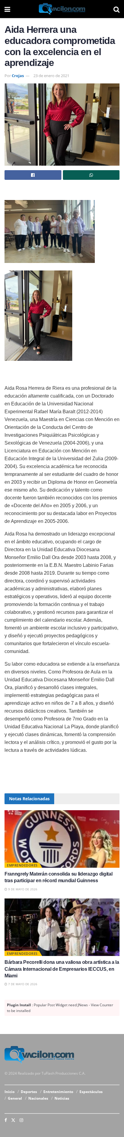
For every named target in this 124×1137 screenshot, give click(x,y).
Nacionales (38, 1098)
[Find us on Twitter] (13, 1120)
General (15, 1098)
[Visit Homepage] (62, 9)
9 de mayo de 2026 (22, 889)
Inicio (9, 1091)
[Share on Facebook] (33, 175)
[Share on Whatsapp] (91, 175)
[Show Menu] (7, 9)
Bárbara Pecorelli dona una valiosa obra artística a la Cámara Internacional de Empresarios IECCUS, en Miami (62, 969)
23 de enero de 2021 (51, 75)
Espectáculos (91, 1091)
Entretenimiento (58, 1091)
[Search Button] (116, 9)
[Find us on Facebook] (6, 1120)
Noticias (61, 1098)
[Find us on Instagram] (21, 1120)
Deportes (29, 1091)
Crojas (18, 75)
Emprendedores (22, 865)
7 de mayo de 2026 (22, 984)
